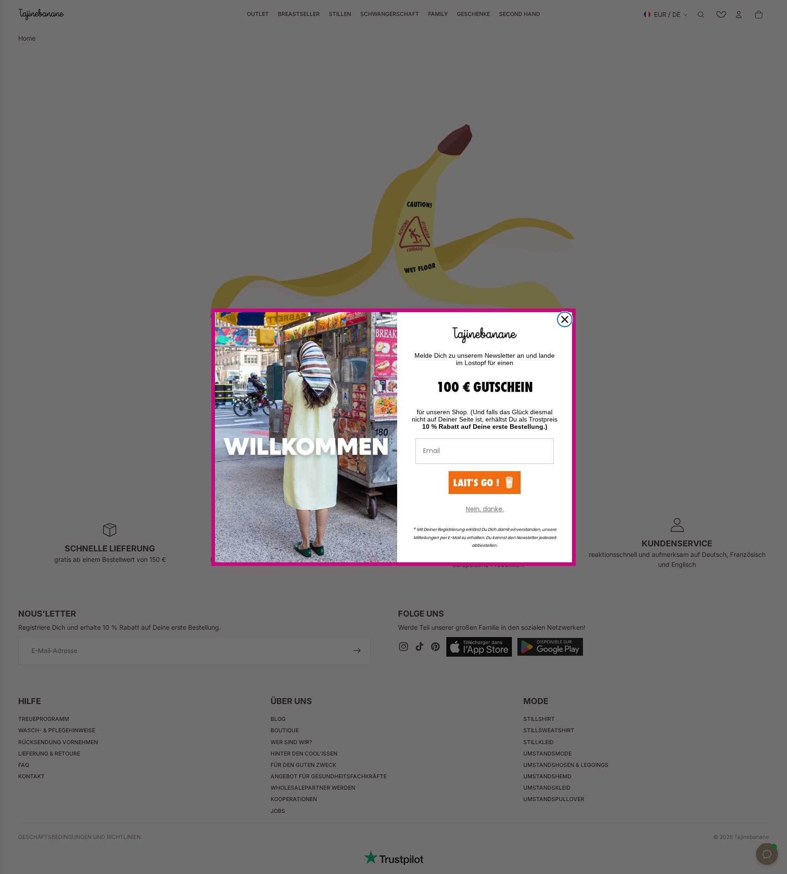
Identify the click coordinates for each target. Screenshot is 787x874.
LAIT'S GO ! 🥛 (484, 482)
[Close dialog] (564, 319)
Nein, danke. (485, 509)
